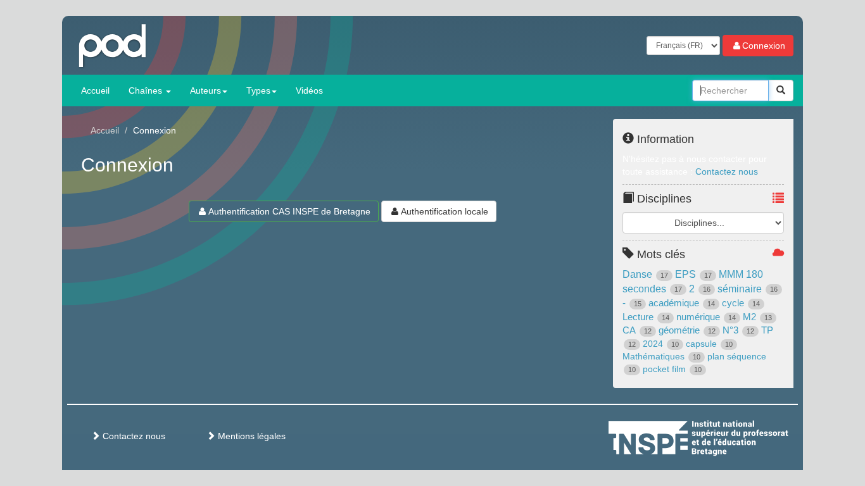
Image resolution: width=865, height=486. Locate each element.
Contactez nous (726, 171)
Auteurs (205, 90)
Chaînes (147, 90)
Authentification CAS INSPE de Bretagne (289, 211)
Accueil (95, 90)
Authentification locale (444, 211)
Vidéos (309, 90)
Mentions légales (250, 436)
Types (258, 90)
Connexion (763, 45)
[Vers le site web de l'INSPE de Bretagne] (722, 436)
